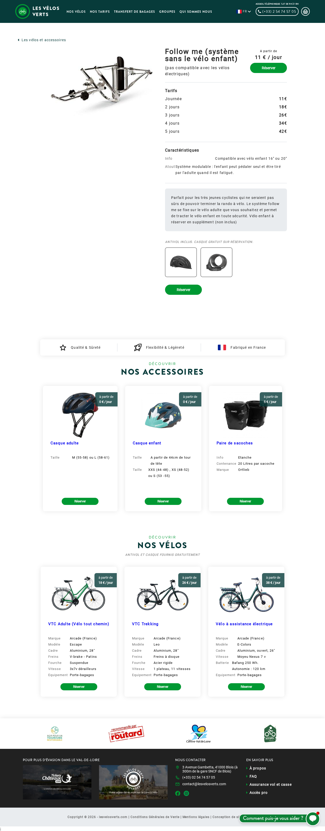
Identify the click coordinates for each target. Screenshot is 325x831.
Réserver (268, 68)
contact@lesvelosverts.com (204, 784)
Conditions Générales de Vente (155, 817)
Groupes (167, 11)
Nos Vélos (76, 11)
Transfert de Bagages (134, 11)
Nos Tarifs (100, 11)
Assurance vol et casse (271, 784)
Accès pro (259, 793)
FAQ (253, 776)
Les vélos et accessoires (44, 40)
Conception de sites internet (235, 817)
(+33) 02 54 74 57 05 (198, 777)
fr (245, 11)
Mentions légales (196, 817)
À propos (258, 768)
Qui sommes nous (196, 11)
